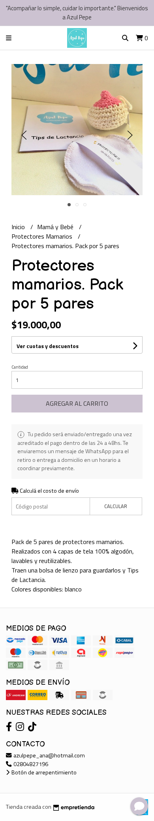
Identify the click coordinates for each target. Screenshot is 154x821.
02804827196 (30, 764)
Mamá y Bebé (56, 227)
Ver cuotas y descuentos (48, 346)
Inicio (18, 227)
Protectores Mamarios (42, 236)
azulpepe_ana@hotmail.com (48, 755)
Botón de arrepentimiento (43, 772)
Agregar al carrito (77, 403)
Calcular (115, 506)
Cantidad (19, 367)
